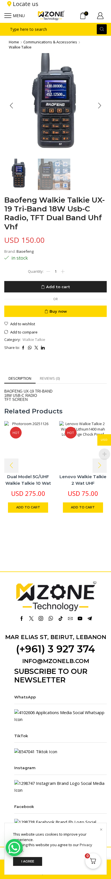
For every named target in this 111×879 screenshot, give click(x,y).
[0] (87, 15)
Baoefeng (25, 251)
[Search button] (102, 29)
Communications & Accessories (50, 42)
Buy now (58, 311)
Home (14, 42)
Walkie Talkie (20, 47)
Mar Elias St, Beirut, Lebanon (55, 637)
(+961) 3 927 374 (55, 649)
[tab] (20, 378)
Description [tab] (20, 378)
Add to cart (58, 286)
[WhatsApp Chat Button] (14, 847)
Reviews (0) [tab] (50, 378)
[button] (11, 106)
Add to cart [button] (28, 507)
